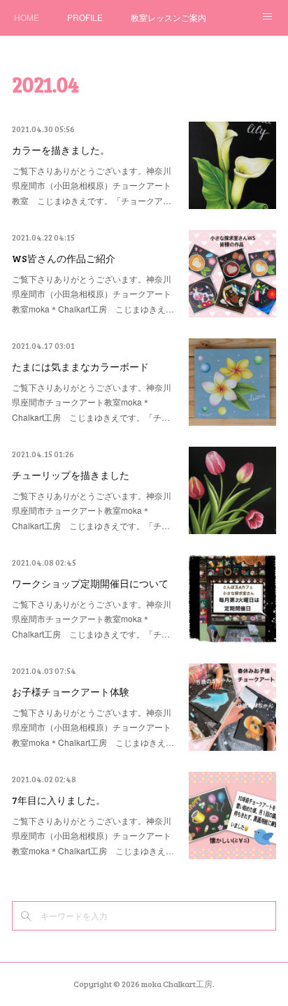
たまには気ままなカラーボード (80, 366)
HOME (26, 17)
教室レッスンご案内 (168, 17)
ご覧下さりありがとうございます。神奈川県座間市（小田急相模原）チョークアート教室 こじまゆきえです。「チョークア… (91, 185)
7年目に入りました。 (59, 800)
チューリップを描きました (70, 475)
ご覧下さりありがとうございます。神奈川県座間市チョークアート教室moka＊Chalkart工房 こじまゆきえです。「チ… (91, 402)
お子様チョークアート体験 (70, 691)
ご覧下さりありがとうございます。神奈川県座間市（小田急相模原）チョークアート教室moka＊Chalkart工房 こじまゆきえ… (93, 294)
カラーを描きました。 (61, 150)
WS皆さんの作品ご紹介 (63, 258)
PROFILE (85, 17)
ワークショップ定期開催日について (90, 583)
